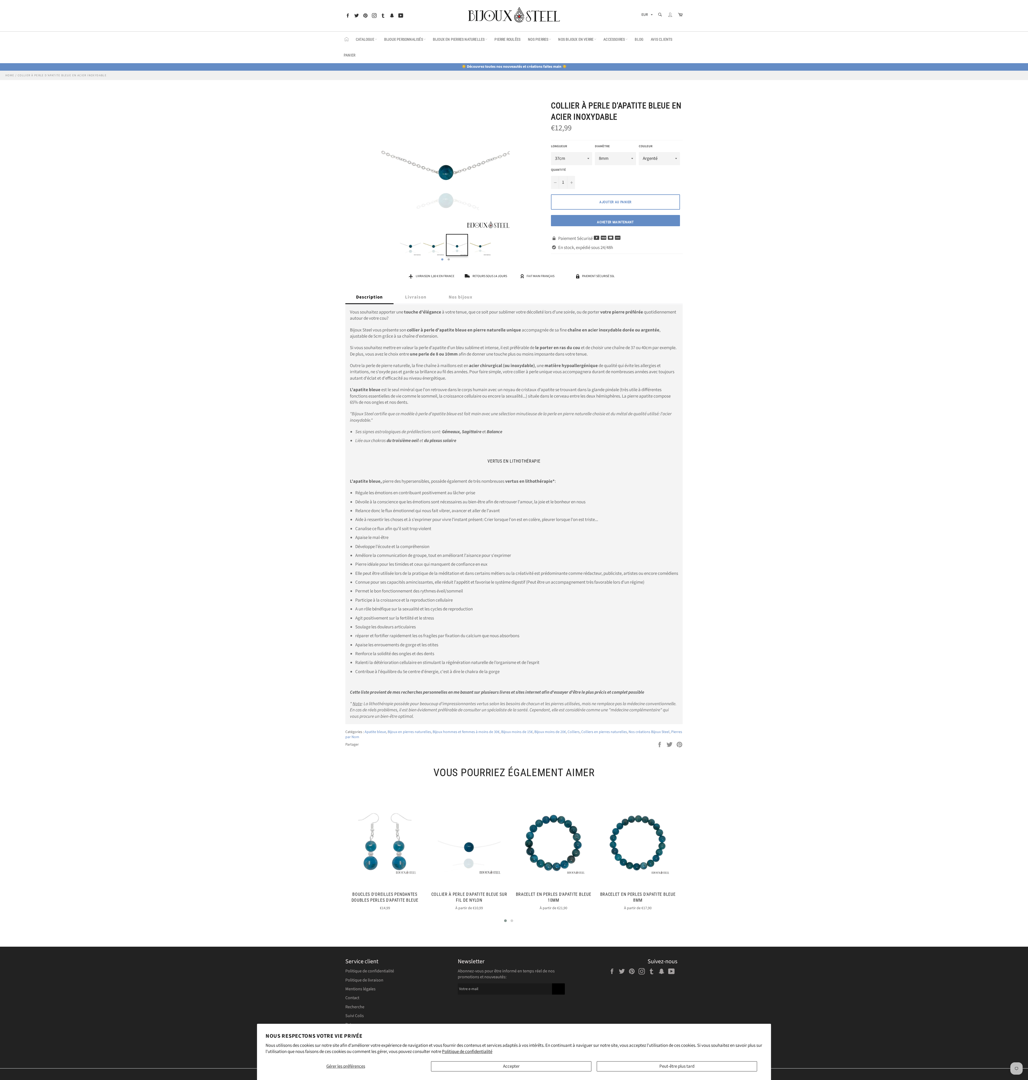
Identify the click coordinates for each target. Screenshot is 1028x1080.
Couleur (645, 146)
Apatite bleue (375, 732)
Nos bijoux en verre (576, 39)
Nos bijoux (461, 297)
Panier (349, 55)
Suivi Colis (354, 1016)
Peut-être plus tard (676, 1066)
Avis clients (661, 39)
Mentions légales (360, 989)
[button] (505, 920)
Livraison (415, 297)
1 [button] (442, 259)
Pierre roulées (507, 39)
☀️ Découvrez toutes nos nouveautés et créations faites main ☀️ (514, 66)
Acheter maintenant (615, 222)
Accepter (511, 1066)
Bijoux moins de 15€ (517, 732)
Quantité (558, 170)
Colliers (574, 732)
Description (369, 297)
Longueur (559, 146)
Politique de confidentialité (467, 1051)
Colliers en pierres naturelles (604, 732)
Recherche (354, 1007)
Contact (352, 998)
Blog (639, 39)
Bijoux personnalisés (403, 39)
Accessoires (614, 39)
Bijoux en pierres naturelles (459, 39)
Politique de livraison (364, 980)
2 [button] (448, 259)
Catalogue (365, 39)
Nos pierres (538, 39)
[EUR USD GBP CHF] (646, 16)
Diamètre (602, 146)
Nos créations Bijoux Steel (649, 732)
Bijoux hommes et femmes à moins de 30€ (466, 732)
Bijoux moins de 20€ (550, 732)
